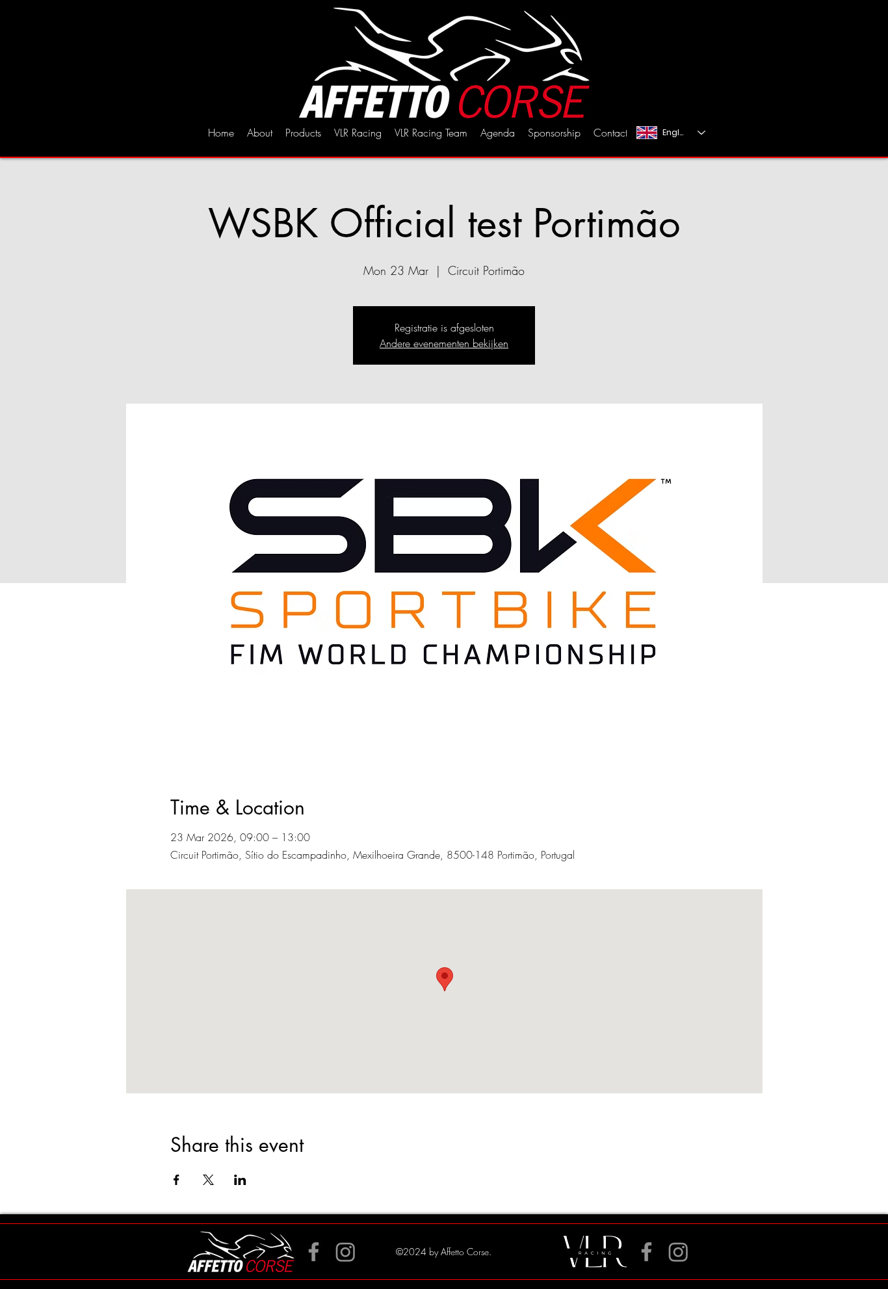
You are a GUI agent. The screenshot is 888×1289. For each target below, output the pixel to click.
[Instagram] (678, 1251)
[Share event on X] (208, 1180)
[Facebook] (313, 1251)
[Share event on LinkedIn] (240, 1180)
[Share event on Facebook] (176, 1180)
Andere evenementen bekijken (444, 343)
